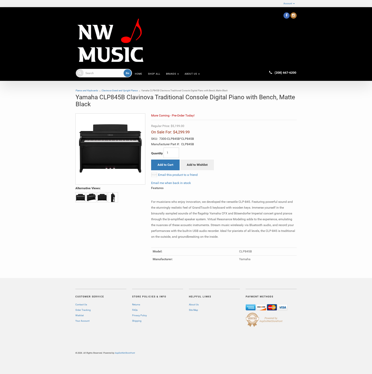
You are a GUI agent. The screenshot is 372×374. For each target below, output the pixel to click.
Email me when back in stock (171, 183)
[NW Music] (75, 14)
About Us (191, 74)
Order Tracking (83, 310)
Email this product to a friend (178, 175)
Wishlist (79, 315)
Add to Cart (165, 165)
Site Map (193, 310)
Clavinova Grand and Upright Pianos (120, 90)
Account (288, 3)
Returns (136, 304)
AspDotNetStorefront (125, 353)
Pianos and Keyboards (87, 90)
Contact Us (81, 304)
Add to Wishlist (197, 165)
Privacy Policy (139, 315)
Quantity (157, 153)
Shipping (136, 321)
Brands (171, 74)
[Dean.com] (110, 40)
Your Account (82, 321)
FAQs (135, 310)
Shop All (154, 74)
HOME (138, 74)
